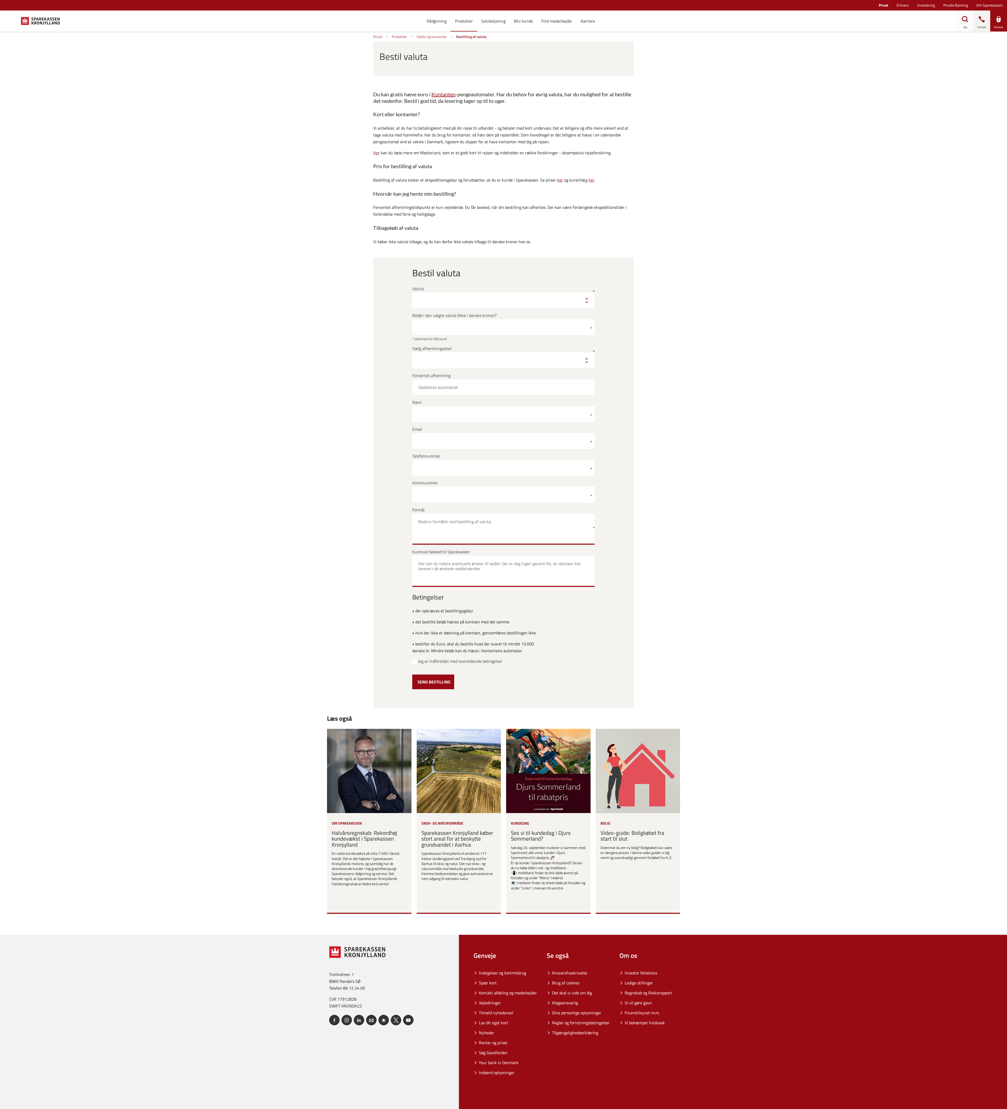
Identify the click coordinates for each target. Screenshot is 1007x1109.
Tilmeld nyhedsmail (496, 1013)
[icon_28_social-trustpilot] (383, 1020)
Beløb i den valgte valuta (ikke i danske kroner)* (454, 315)
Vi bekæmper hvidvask (645, 1023)
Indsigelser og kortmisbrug (502, 973)
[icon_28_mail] (371, 1020)
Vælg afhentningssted (431, 349)
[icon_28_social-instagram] (346, 1020)
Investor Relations (641, 973)
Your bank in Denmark (498, 1062)
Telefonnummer (426, 456)
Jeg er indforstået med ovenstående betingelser (460, 661)
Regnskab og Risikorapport (648, 993)
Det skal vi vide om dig (572, 993)
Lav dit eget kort (493, 1023)
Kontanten (443, 94)
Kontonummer (425, 483)
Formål (418, 510)
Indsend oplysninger (497, 1072)
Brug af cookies (565, 983)
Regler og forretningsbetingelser (581, 1023)
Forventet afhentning (431, 376)
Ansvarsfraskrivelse (569, 973)
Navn (417, 402)
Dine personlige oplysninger (576, 1013)
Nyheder (486, 1033)
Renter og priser (493, 1042)
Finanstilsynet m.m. (642, 1013)
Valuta (418, 289)
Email (417, 429)
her (560, 180)
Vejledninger (490, 1003)
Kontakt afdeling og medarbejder (508, 993)
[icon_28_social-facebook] (334, 1020)
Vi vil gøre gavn (638, 1003)
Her (376, 153)
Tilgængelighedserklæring (575, 1033)
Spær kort (488, 983)
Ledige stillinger (639, 983)
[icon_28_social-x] (396, 1020)
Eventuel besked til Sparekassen (441, 552)
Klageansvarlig (565, 1003)
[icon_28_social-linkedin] (359, 1020)
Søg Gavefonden (493, 1052)
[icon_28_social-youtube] (408, 1020)
